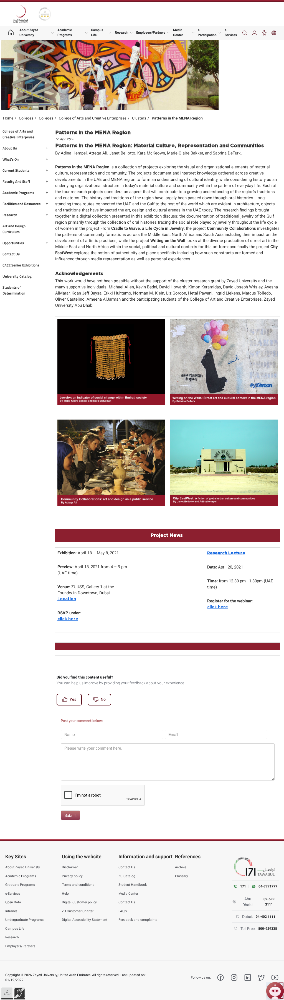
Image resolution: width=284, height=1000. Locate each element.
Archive (180, 867)
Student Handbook (132, 885)
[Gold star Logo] (44, 14)
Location (66, 599)
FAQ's (122, 911)
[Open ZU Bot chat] (275, 991)
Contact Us (126, 867)
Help (65, 894)
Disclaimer (70, 867)
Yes (73, 699)
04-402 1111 (265, 917)
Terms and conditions (78, 885)
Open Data (13, 902)
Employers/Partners (150, 32)
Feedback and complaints (137, 920)
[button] (6, 993)
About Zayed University (28, 32)
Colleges (26, 118)
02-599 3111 (269, 901)
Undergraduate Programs (24, 920)
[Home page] (10, 33)
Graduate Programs (20, 885)
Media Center (178, 32)
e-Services (231, 32)
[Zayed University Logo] (20, 14)
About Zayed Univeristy (22, 867)
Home (8, 118)
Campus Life (97, 32)
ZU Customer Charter (77, 911)
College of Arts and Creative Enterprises (92, 118)
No (103, 699)
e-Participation (207, 32)
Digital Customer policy (79, 902)
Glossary (181, 876)
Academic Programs (64, 32)
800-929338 (267, 929)
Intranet (11, 911)
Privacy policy (72, 876)
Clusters (139, 118)
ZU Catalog (126, 876)
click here (67, 619)
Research (121, 32)
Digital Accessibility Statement (84, 920)
